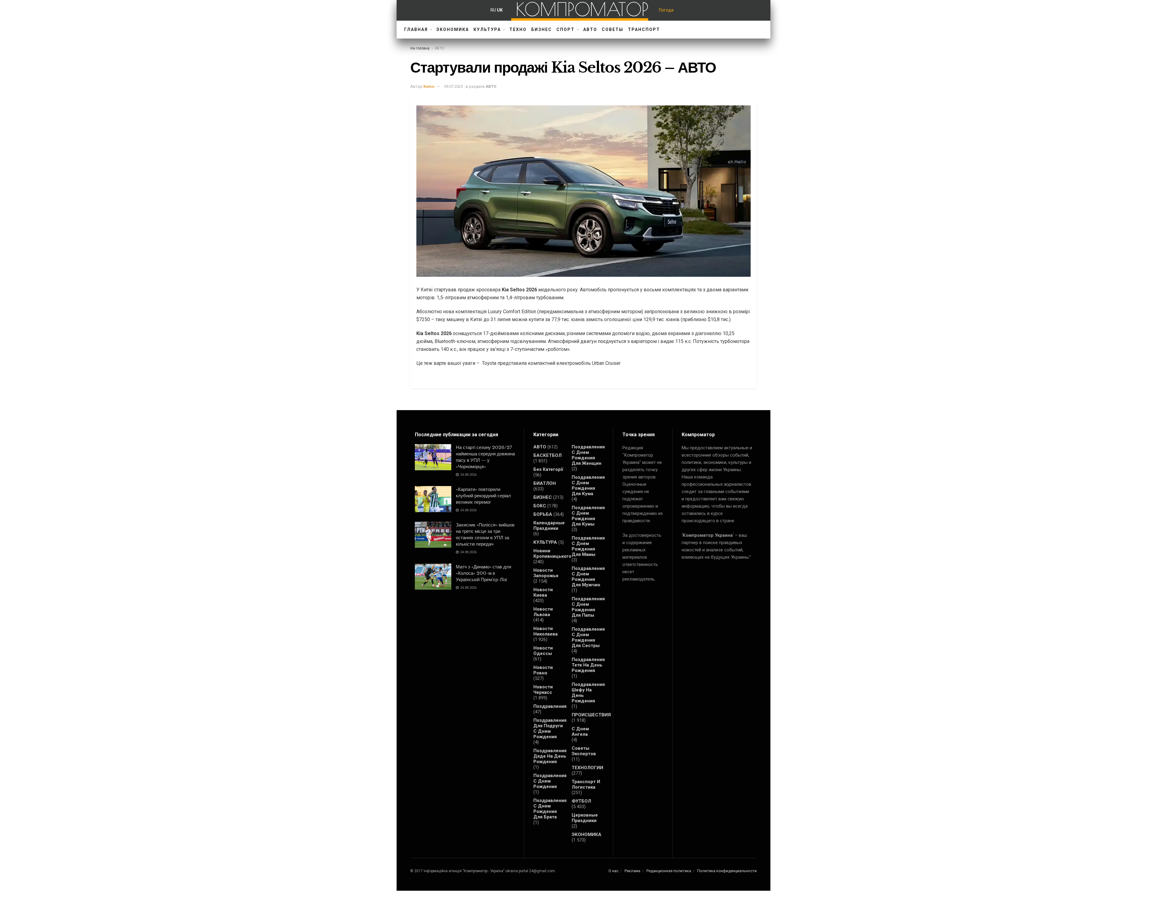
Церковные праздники (585, 817)
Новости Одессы (543, 650)
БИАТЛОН (544, 483)
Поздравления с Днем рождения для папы (588, 607)
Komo (428, 86)
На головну (420, 48)
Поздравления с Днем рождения (549, 781)
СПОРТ (565, 29)
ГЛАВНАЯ (416, 29)
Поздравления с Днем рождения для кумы (588, 516)
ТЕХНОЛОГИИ (587, 767)
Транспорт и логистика (586, 784)
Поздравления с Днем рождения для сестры (588, 637)
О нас (613, 871)
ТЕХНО (518, 29)
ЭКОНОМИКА (452, 29)
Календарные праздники (549, 525)
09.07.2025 (453, 86)
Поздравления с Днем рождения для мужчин (588, 577)
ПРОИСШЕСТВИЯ (591, 715)
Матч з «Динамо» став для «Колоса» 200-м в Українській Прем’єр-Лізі (483, 573)
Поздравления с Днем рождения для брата (549, 809)
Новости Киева (543, 592)
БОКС (539, 506)
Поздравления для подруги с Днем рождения (549, 728)
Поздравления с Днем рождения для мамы (588, 546)
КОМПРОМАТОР (582, 9)
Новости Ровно (543, 670)
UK (500, 10)
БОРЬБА (542, 514)
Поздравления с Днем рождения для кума (588, 485)
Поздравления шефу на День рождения (588, 693)
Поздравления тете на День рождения (588, 665)
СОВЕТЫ (612, 29)
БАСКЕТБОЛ (547, 455)
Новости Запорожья (545, 572)
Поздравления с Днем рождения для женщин (588, 455)
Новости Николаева (545, 631)
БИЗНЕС (541, 29)
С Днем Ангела (580, 731)
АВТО (590, 29)
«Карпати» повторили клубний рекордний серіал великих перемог (483, 495)
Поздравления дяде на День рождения (549, 756)
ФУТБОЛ (581, 801)
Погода (666, 10)
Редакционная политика (668, 871)
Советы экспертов (584, 750)
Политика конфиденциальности (727, 871)
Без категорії (548, 469)
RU (493, 10)
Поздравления (549, 706)
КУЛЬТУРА (487, 29)
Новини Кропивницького (552, 553)
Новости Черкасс (543, 689)
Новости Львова (543, 611)
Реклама (632, 871)
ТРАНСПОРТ (644, 29)
